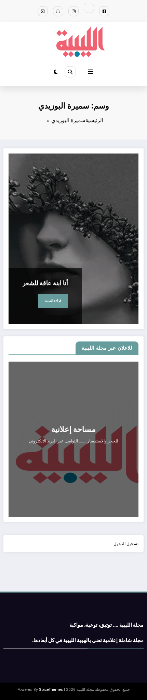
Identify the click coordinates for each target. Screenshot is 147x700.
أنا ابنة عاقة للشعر (45, 283)
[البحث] (70, 71)
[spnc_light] (55, 71)
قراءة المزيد (53, 300)
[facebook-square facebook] (104, 11)
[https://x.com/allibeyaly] (89, 8)
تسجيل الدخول (125, 543)
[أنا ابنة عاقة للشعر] (73, 239)
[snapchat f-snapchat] (58, 11)
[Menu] (90, 72)
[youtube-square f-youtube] (43, 11)
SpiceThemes (51, 689)
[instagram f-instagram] (73, 11)
